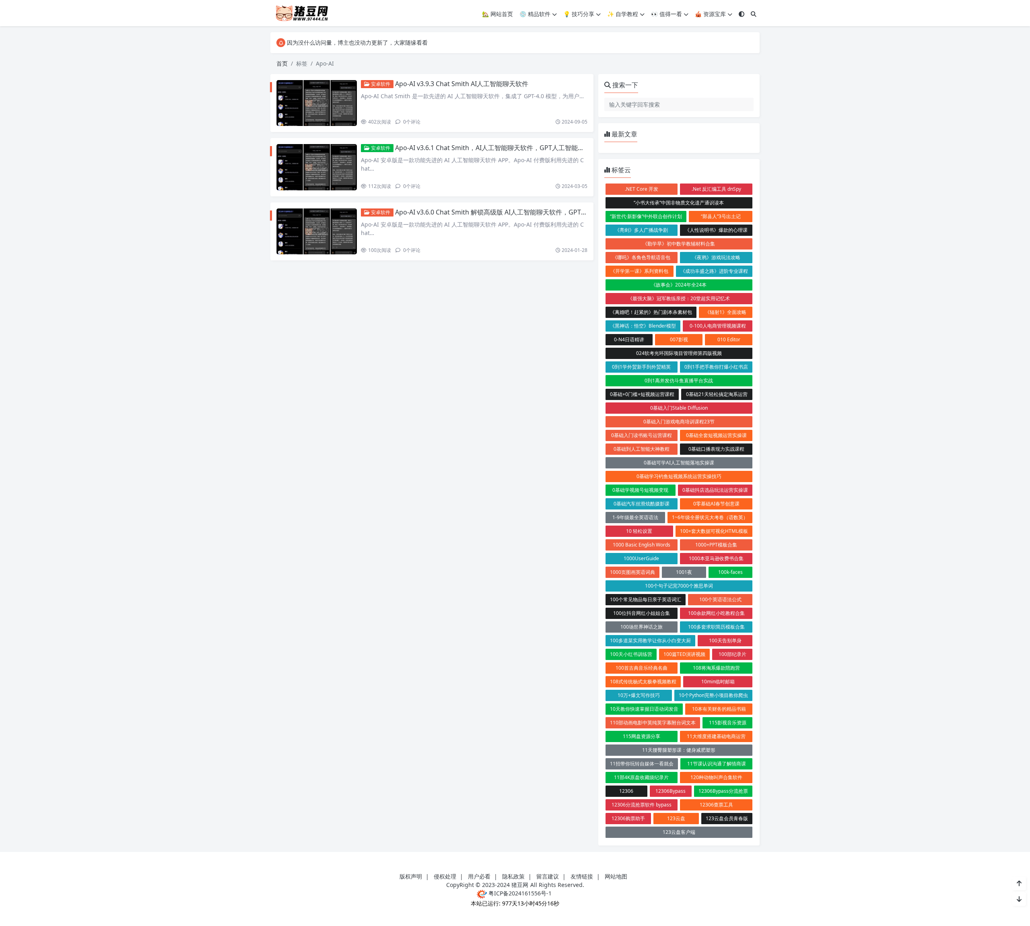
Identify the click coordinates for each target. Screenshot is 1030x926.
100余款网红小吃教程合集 (716, 613)
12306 (626, 791)
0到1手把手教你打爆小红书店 (716, 366)
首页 (282, 63)
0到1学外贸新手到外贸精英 (641, 366)
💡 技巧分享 (578, 14)
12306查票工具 (716, 804)
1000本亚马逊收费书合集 (716, 558)
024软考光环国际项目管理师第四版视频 (679, 353)
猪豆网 (519, 885)
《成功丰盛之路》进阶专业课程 (714, 271)
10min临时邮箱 (718, 681)
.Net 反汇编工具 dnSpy (716, 189)
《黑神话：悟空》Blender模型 (643, 325)
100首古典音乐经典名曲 (641, 667)
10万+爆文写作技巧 (639, 695)
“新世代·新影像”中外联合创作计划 (646, 216)
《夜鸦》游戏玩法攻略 (716, 257)
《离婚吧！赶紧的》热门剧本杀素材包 (651, 312)
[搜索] (754, 14)
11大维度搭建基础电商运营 (716, 736)
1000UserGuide (641, 558)
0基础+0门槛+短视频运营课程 (642, 394)
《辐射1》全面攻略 (725, 312)
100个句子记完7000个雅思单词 (679, 585)
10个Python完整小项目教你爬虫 (713, 695)
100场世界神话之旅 (641, 626)
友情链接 (582, 876)
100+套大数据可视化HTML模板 (714, 531)
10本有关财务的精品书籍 (719, 708)
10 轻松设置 (639, 531)
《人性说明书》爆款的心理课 (716, 230)
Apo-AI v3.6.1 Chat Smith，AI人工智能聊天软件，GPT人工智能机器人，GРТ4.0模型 (516, 147)
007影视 (679, 339)
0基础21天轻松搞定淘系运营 (717, 394)
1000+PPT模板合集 (716, 544)
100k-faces (730, 572)
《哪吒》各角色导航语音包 (641, 257)
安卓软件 (380, 83)
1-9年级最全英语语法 (635, 517)
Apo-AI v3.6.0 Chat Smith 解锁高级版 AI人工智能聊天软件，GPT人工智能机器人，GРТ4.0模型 (531, 212)
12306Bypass (670, 791)
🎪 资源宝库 (710, 14)
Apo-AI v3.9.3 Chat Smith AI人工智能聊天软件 (461, 83)
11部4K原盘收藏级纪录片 (641, 777)
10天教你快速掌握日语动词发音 (644, 708)
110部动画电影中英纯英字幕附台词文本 (653, 722)
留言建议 (547, 876)
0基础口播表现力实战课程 (716, 448)
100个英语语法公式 (720, 599)
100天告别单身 (725, 640)
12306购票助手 (628, 818)
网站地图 (616, 876)
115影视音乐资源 (727, 722)
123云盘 (676, 818)
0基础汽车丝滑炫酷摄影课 (642, 503)
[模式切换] (741, 14)
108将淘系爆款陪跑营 (716, 667)
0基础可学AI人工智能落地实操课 (679, 462)
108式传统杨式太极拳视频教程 (643, 681)
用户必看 (479, 876)
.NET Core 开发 (641, 189)
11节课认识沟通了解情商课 (716, 763)
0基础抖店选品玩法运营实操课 (715, 490)
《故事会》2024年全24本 (679, 284)
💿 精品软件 (534, 14)
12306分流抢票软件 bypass (642, 804)
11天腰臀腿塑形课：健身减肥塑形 (678, 750)
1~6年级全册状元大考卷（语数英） (710, 517)
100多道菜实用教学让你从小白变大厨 (650, 640)
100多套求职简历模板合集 (716, 626)
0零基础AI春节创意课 (716, 503)
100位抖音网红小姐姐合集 (641, 613)
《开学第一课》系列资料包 (639, 271)
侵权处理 (445, 876)
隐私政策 (513, 876)
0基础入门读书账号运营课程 (641, 435)
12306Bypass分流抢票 (723, 791)
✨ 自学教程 (622, 14)
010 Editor (728, 339)
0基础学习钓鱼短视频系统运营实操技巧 (679, 476)
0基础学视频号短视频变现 (640, 490)
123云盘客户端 (679, 832)
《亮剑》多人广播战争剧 (641, 230)
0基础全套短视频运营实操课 (716, 435)
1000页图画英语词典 (632, 572)
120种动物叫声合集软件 (716, 777)
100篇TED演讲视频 (684, 654)
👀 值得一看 (666, 14)
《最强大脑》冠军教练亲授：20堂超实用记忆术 (679, 298)
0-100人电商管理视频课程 (718, 325)
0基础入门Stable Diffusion (679, 407)
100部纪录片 (732, 654)
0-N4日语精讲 (629, 339)
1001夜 (684, 572)
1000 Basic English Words (641, 544)
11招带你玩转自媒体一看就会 (642, 763)
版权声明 (411, 876)
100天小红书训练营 (631, 654)
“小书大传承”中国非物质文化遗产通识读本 (679, 202)
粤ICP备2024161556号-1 (519, 893)
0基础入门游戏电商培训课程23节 (679, 421)
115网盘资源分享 (641, 736)
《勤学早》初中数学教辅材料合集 (679, 243)
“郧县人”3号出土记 (721, 216)
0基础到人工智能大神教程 (642, 448)
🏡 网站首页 (497, 14)
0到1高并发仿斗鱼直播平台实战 (679, 380)
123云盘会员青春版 (727, 818)
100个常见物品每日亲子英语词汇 (645, 599)
